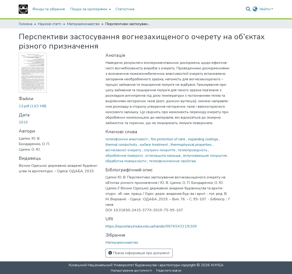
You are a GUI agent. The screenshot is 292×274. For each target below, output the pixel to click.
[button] (23, 9)
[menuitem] (90, 9)
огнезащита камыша (163, 155)
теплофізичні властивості (127, 139)
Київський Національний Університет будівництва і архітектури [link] (124, 265)
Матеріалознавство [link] (83, 23)
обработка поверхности (126, 161)
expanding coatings (203, 139)
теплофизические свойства (172, 161)
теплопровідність (193, 150)
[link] (59, 106)
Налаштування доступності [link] (131, 270)
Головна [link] (25, 23)
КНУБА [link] (217, 265)
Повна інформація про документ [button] (141, 253)
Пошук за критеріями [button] (88, 9)
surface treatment (154, 144)
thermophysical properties (191, 144)
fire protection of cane (168, 139)
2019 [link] (23, 122)
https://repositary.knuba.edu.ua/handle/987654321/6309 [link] (151, 226)
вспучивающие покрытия (205, 155)
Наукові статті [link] (49, 23)
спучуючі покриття (160, 150)
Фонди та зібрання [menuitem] (48, 9)
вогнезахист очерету (123, 150)
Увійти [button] (265, 9)
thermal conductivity (121, 144)
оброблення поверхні (124, 155)
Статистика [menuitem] (124, 9)
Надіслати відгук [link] (168, 270)
